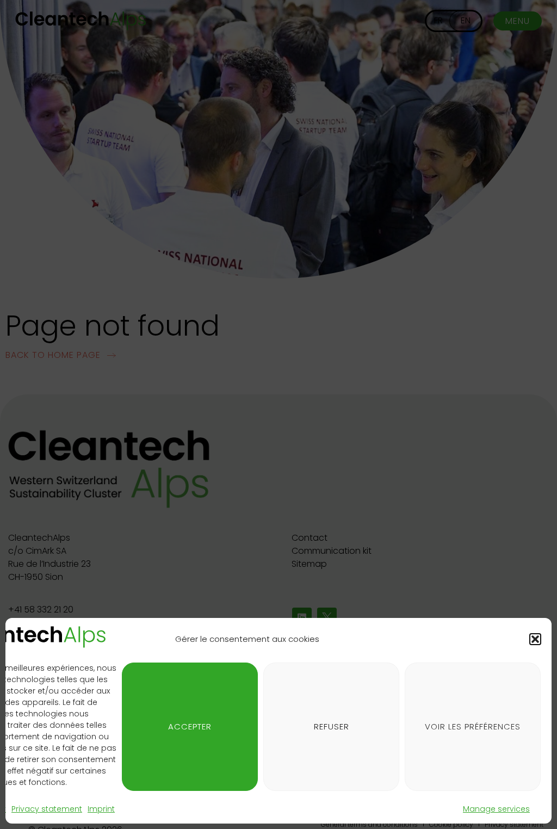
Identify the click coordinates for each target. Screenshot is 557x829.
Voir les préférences (473, 726)
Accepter (190, 726)
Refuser (331, 726)
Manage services (496, 808)
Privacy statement (46, 808)
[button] (535, 639)
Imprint (101, 808)
